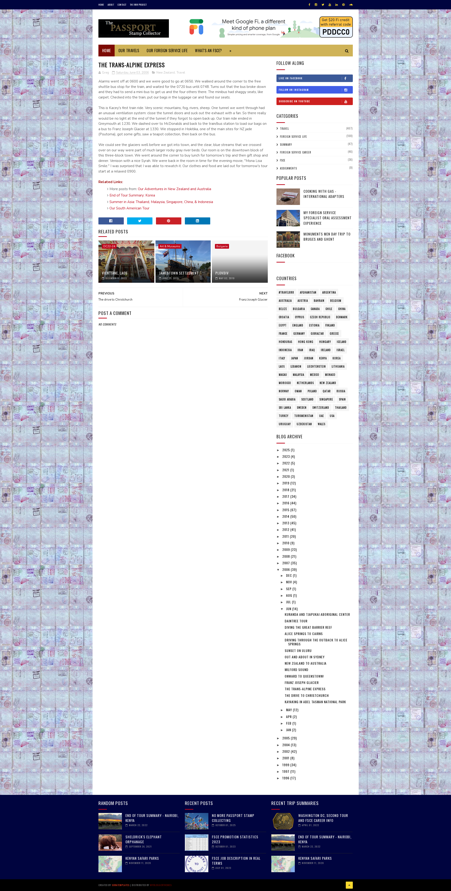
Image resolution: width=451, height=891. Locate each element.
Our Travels (128, 50)
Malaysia (298, 375)
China (342, 309)
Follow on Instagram (294, 89)
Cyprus (299, 317)
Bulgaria (222, 246)
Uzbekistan (304, 424)
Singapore (326, 399)
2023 (286, 456)
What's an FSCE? (208, 50)
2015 (286, 509)
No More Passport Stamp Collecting (233, 818)
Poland (312, 391)
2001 (286, 757)
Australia (285, 300)
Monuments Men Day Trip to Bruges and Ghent (326, 236)
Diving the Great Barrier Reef (308, 627)
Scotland (307, 399)
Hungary (325, 342)
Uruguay (285, 424)
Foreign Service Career (295, 152)
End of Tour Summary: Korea (132, 195)
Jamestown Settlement (179, 272)
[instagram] (316, 4)
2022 (286, 462)
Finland (330, 325)
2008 (286, 556)
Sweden (302, 407)
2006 (286, 569)
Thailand (341, 407)
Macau (283, 375)
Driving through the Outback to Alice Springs (316, 641)
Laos (282, 366)
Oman (298, 391)
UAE (321, 416)
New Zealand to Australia (306, 663)
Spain (342, 399)
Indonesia (285, 350)
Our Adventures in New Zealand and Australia (174, 189)
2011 (286, 536)
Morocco (285, 383)
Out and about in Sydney (305, 656)
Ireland (326, 350)
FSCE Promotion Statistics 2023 (235, 839)
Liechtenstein (316, 366)
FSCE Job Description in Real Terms (236, 861)
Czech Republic (320, 317)
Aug (289, 595)
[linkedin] (336, 4)
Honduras (285, 342)
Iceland (341, 342)
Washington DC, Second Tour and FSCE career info (323, 818)
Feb (289, 723)
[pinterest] (343, 4)
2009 (286, 549)
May (289, 709)
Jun (289, 608)
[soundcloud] (350, 4)
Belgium (335, 300)
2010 (286, 542)
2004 (286, 744)
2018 (286, 489)
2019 (286, 482)
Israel (341, 350)
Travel (181, 73)
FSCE (282, 160)
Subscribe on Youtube (294, 101)
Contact (121, 4)
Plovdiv (222, 272)
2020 (286, 476)
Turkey (283, 416)
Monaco (330, 375)
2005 (286, 737)
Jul (289, 601)
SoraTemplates (120, 885)
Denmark (342, 317)
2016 (286, 502)
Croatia (284, 317)
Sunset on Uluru (298, 650)
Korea (337, 358)
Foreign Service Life (293, 136)
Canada (315, 309)
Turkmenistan (303, 416)
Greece (334, 333)
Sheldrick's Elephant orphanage (143, 839)
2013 (286, 522)
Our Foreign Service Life (167, 50)
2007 (286, 562)
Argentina (329, 292)
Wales (321, 424)
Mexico (314, 375)
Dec (289, 575)
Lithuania (338, 366)
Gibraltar (317, 333)
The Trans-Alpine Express (305, 688)
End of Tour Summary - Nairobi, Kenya (152, 818)
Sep (289, 588)
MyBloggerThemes (161, 885)
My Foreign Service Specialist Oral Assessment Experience (327, 218)
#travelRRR (286, 292)
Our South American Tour (129, 208)
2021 (286, 469)
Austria (303, 300)
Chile (329, 309)
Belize (283, 309)
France (283, 333)
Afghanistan (308, 292)
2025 (286, 449)
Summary (286, 144)
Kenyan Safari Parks (142, 858)
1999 (286, 764)
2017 (286, 496)
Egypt (283, 325)
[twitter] (323, 4)
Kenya (323, 358)
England (297, 325)
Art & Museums (170, 246)
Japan (294, 358)
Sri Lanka (285, 407)
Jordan (308, 358)
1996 (286, 777)
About (111, 4)
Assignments (288, 168)
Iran (300, 350)
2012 (286, 529)
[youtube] (330, 4)
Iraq (312, 350)
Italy (282, 358)
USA (332, 416)
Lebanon (296, 366)
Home (101, 4)
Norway (284, 391)
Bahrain (319, 300)
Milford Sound (296, 669)
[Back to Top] (349, 885)
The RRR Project (138, 4)
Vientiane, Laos (115, 272)
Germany (299, 333)
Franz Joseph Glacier (302, 682)
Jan (289, 729)
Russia (341, 391)
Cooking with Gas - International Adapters (323, 193)
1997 (286, 771)
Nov (289, 581)
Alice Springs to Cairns (304, 633)
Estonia (314, 325)
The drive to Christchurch (307, 695)
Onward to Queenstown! (304, 676)
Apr (289, 716)
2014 (286, 516)
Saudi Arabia (287, 399)
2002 (286, 751)
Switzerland (320, 407)
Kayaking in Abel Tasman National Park (315, 701)
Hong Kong (305, 342)
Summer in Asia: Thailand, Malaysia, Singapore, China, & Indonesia (161, 202)
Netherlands (305, 383)
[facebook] (309, 4)
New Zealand (165, 73)
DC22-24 (109, 246)
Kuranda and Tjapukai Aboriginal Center (317, 614)
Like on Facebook (291, 78)
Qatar (327, 391)
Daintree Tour (296, 620)
